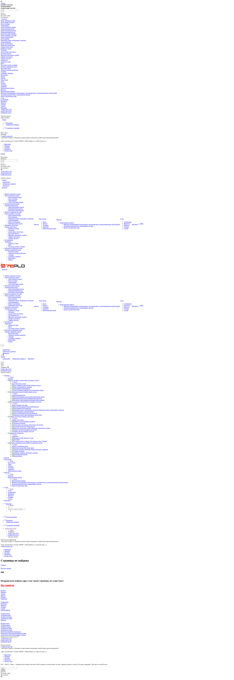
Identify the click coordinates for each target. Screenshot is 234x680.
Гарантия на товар (6, 618)
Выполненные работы (19, 481)
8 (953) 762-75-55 (6, 109)
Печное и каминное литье (20, 446)
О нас (10, 490)
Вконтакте (7, 144)
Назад (12, 377)
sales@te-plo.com (7, 136)
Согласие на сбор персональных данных (13, 635)
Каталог (10, 378)
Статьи (3, 608)
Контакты (4, 603)
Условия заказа (5, 613)
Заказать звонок (13, 536)
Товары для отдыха (18, 420)
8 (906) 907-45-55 (6, 113)
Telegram (7, 146)
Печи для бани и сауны (19, 383)
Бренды (3, 595)
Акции (3, 594)
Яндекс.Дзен (8, 150)
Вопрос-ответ (5, 623)
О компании (4, 602)
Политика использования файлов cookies (13, 633)
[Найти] (2, 12)
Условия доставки (6, 617)
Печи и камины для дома (19, 405)
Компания (4, 599)
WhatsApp (7, 149)
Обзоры (3, 597)
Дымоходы (15, 436)
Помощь (3, 592)
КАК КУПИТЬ (5, 610)
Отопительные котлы (18, 395)
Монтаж (10, 476)
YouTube (7, 147)
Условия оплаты (6, 615)
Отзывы (3, 607)
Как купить (11, 462)
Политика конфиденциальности (11, 631)
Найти (3, 670)
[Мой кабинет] (1, 348)
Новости (3, 605)
